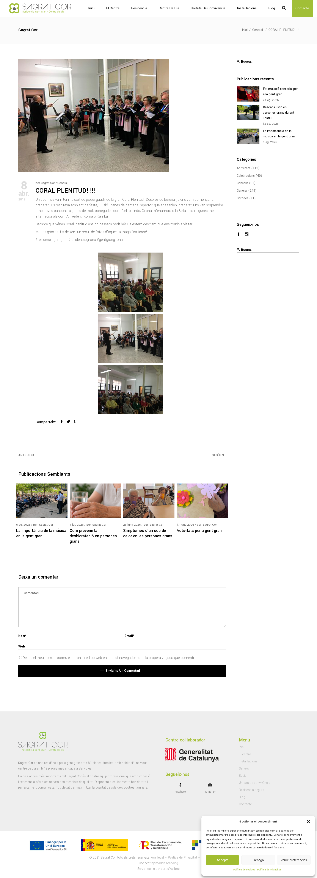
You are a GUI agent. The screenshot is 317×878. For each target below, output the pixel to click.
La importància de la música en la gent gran (41, 533)
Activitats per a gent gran (199, 530)
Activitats (243, 168)
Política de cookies (244, 870)
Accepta (222, 860)
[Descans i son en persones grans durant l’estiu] (248, 112)
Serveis (244, 768)
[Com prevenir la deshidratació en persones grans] (95, 501)
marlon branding (166, 863)
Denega (258, 860)
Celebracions (246, 175)
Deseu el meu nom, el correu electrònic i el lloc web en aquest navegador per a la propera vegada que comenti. (109, 657)
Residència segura (251, 790)
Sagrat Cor (48, 183)
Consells (242, 183)
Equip (242, 775)
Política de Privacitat (269, 870)
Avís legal (157, 857)
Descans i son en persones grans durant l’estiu (278, 112)
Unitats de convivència (254, 783)
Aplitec (175, 869)
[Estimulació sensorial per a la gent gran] (248, 94)
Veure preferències (294, 860)
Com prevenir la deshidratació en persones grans (93, 536)
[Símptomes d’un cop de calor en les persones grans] (148, 501)
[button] (308, 821)
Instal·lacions (248, 761)
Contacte (245, 804)
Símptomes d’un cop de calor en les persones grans (147, 533)
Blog (242, 797)
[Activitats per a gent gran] (202, 501)
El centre (245, 754)
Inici (245, 30)
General (257, 30)
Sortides (242, 198)
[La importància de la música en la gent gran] (41, 501)
